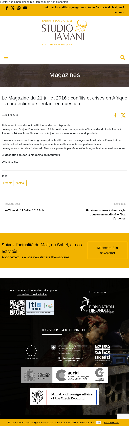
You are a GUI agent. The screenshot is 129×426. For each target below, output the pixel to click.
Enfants (7, 183)
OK (98, 422)
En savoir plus (111, 422)
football (20, 183)
